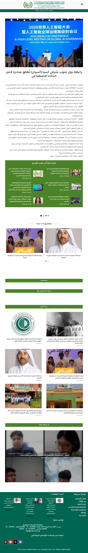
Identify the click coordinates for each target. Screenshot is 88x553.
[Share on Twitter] (46, 216)
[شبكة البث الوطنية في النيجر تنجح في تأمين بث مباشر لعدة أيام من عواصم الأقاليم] (24, 240)
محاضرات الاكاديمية (78, 508)
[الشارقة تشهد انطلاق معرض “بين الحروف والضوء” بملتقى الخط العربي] (76, 186)
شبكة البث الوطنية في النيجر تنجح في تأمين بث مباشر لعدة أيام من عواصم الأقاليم (64, 410)
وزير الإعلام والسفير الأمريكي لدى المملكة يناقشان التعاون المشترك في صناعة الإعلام (58, 171)
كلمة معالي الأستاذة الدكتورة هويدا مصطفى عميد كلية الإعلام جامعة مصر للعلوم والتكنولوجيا (20, 199)
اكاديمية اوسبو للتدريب (77, 505)
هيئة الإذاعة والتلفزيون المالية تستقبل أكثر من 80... (63, 255)
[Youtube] (10, 540)
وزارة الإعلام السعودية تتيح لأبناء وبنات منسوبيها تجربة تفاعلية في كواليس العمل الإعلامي (66, 375)
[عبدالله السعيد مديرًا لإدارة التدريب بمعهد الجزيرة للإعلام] (23, 359)
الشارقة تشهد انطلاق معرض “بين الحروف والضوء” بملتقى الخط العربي (57, 185)
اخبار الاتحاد (81, 502)
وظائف (83, 511)
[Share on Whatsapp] (43, 216)
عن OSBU (82, 499)
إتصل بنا (82, 513)
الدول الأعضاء (80, 497)
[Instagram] (5, 540)
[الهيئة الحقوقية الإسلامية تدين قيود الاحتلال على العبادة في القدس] (76, 200)
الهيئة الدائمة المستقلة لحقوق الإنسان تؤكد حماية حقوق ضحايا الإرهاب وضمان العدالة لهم (24, 338)
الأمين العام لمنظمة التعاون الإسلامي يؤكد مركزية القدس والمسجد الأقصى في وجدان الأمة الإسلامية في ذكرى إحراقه (65, 339)
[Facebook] (20, 540)
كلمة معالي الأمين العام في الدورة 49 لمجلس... (44, 453)
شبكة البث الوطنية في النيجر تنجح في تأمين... (24, 255)
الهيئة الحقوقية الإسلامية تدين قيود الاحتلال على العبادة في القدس (58, 199)
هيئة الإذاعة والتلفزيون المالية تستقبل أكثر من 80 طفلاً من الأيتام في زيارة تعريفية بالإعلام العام (25, 410)
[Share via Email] (41, 216)
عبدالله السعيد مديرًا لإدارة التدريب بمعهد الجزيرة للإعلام (25, 375)
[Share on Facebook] (48, 216)
